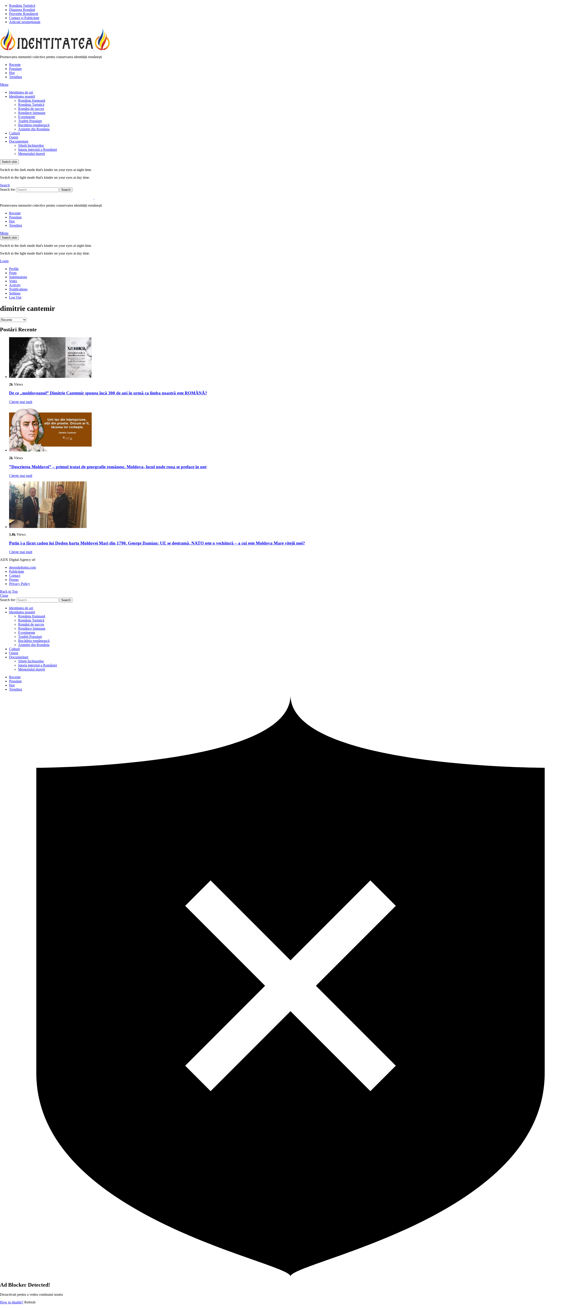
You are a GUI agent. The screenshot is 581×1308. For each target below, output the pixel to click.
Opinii (13, 137)
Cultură (14, 133)
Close (4, 595)
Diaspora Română (22, 10)
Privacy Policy (19, 584)
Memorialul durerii (31, 154)
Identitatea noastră (22, 96)
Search (66, 189)
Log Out (15, 297)
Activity (15, 285)
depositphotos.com (22, 567)
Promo (14, 580)
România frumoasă (31, 100)
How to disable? (11, 1302)
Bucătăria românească (33, 125)
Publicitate (16, 571)
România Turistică (22, 5)
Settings (14, 293)
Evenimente (26, 117)
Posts (13, 273)
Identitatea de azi (21, 92)
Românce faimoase (31, 113)
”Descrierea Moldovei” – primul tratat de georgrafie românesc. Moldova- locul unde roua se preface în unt (108, 466)
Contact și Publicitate (24, 18)
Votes (13, 281)
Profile (14, 269)
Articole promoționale (24, 22)
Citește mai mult (20, 402)
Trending (15, 77)
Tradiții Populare (30, 121)
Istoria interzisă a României (37, 149)
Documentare (18, 141)
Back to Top (9, 591)
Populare (15, 69)
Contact (14, 575)
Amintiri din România (33, 129)
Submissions (18, 277)
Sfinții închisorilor (31, 145)
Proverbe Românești (23, 14)
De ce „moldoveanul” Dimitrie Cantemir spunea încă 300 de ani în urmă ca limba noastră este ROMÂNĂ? (108, 393)
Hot (12, 73)
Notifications (18, 289)
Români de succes (31, 109)
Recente (15, 65)
